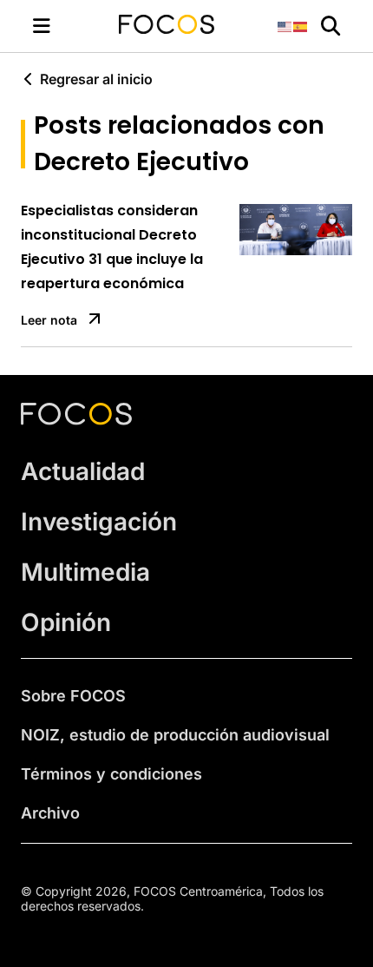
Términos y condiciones (111, 774)
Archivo (50, 813)
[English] (285, 25)
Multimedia (85, 572)
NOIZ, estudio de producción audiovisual (175, 735)
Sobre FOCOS (73, 696)
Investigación (99, 521)
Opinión (66, 622)
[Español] (301, 25)
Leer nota (49, 319)
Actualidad (83, 471)
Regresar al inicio (96, 79)
